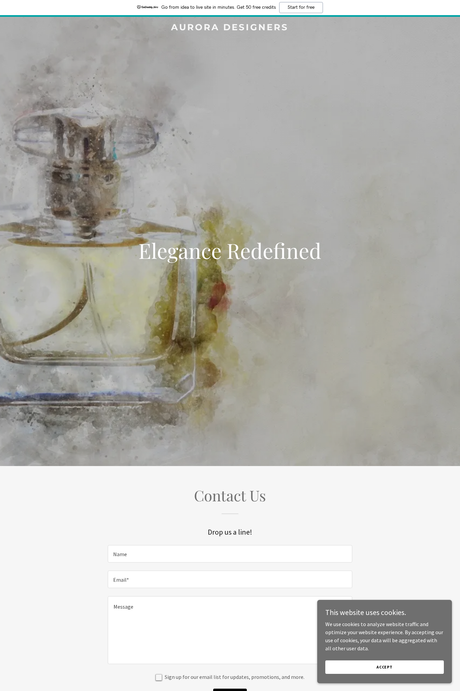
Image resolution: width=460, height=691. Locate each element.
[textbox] (230, 554)
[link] (230, 28)
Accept (384, 666)
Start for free (301, 7)
